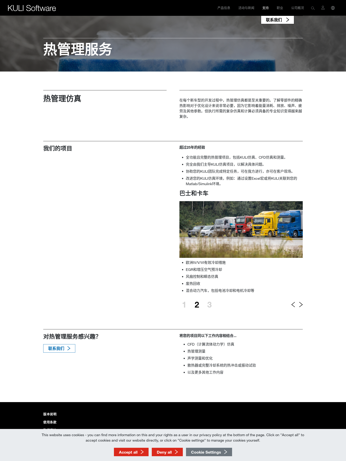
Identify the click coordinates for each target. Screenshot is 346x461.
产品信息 (223, 8)
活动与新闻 (246, 8)
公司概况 (297, 8)
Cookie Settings (206, 452)
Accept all (128, 452)
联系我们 (274, 19)
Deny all (164, 452)
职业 (280, 8)
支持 (265, 8)
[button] (313, 8)
